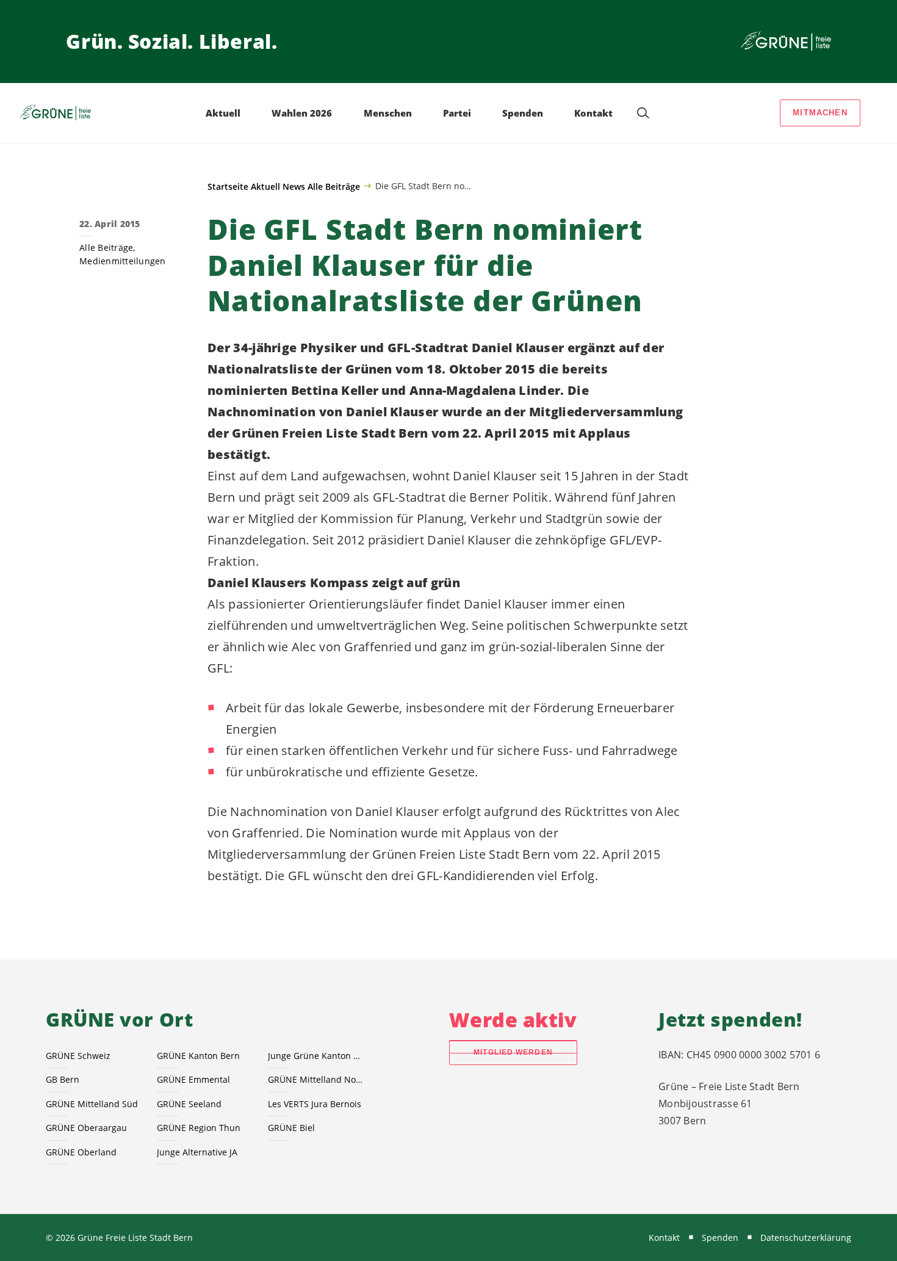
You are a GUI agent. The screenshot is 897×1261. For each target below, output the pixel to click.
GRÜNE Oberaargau (86, 1127)
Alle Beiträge (334, 186)
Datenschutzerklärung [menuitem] (805, 1237)
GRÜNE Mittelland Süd (92, 1104)
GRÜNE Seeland (189, 1104)
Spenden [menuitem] (522, 113)
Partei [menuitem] (457, 113)
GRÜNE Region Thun (198, 1127)
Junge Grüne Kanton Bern (316, 1055)
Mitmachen (820, 112)
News (294, 186)
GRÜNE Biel (291, 1127)
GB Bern (62, 1079)
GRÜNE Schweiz (78, 1055)
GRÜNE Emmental (193, 1079)
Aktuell (265, 186)
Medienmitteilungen (122, 261)
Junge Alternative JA (197, 1152)
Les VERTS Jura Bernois (314, 1104)
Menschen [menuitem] (388, 113)
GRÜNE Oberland (81, 1152)
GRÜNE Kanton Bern (198, 1055)
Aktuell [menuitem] (223, 113)
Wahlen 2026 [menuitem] (302, 113)
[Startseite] (786, 41)
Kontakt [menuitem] (593, 113)
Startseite (227, 186)
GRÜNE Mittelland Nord (316, 1079)
